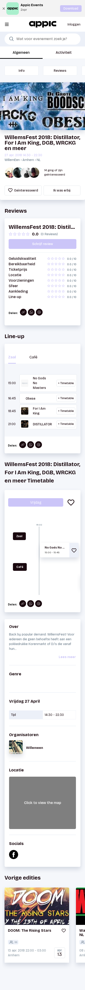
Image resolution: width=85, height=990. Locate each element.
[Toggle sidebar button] (7, 24)
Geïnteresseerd (25, 190)
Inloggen (74, 24)
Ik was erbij (61, 190)
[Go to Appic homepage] (42, 24)
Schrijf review (42, 244)
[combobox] (42, 39)
